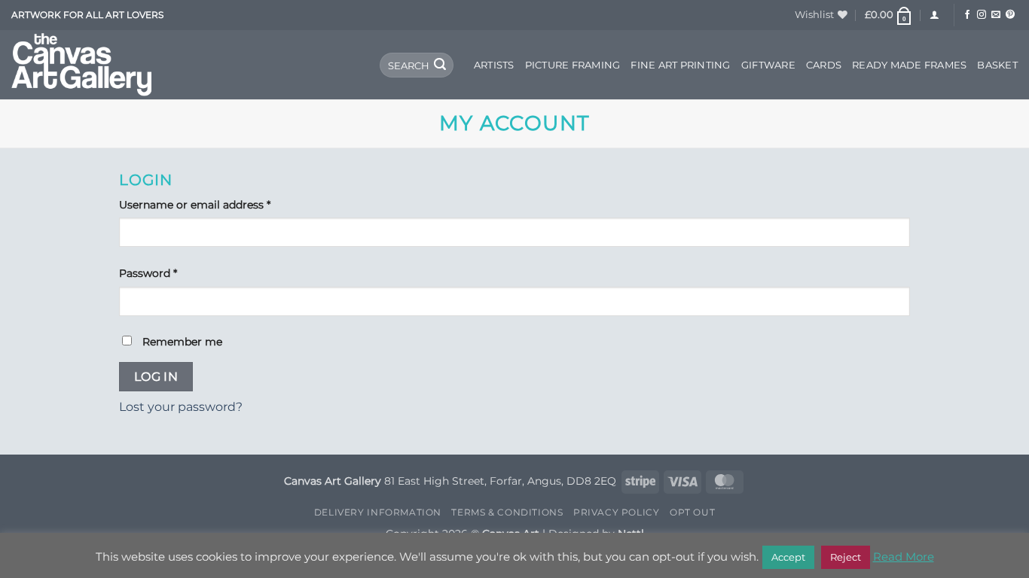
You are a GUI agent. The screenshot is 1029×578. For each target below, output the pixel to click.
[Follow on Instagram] (981, 15)
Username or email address (218, 204)
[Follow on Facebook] (967, 15)
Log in (156, 377)
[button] (889, 15)
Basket (997, 65)
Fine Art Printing (680, 65)
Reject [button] (845, 557)
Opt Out (692, 512)
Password (171, 273)
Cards (823, 65)
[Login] (934, 14)
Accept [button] (788, 557)
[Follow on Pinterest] (1010, 15)
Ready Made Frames (909, 65)
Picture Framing (573, 65)
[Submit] (440, 65)
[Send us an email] (995, 15)
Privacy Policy (616, 512)
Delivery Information (377, 512)
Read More (903, 556)
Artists (494, 65)
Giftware (768, 65)
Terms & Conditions (507, 512)
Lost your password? (181, 407)
